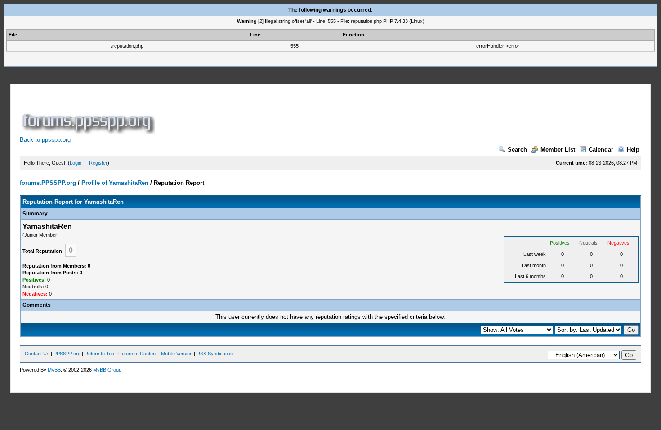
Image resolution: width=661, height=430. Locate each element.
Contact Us (37, 353)
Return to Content (137, 353)
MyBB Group (107, 369)
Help (633, 149)
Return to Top (99, 353)
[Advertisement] (320, 113)
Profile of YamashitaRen (114, 182)
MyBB (54, 369)
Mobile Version (176, 353)
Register (98, 163)
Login (75, 163)
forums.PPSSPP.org (48, 182)
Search (517, 149)
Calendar (601, 149)
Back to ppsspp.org (45, 139)
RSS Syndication (215, 353)
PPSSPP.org (67, 353)
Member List (557, 149)
